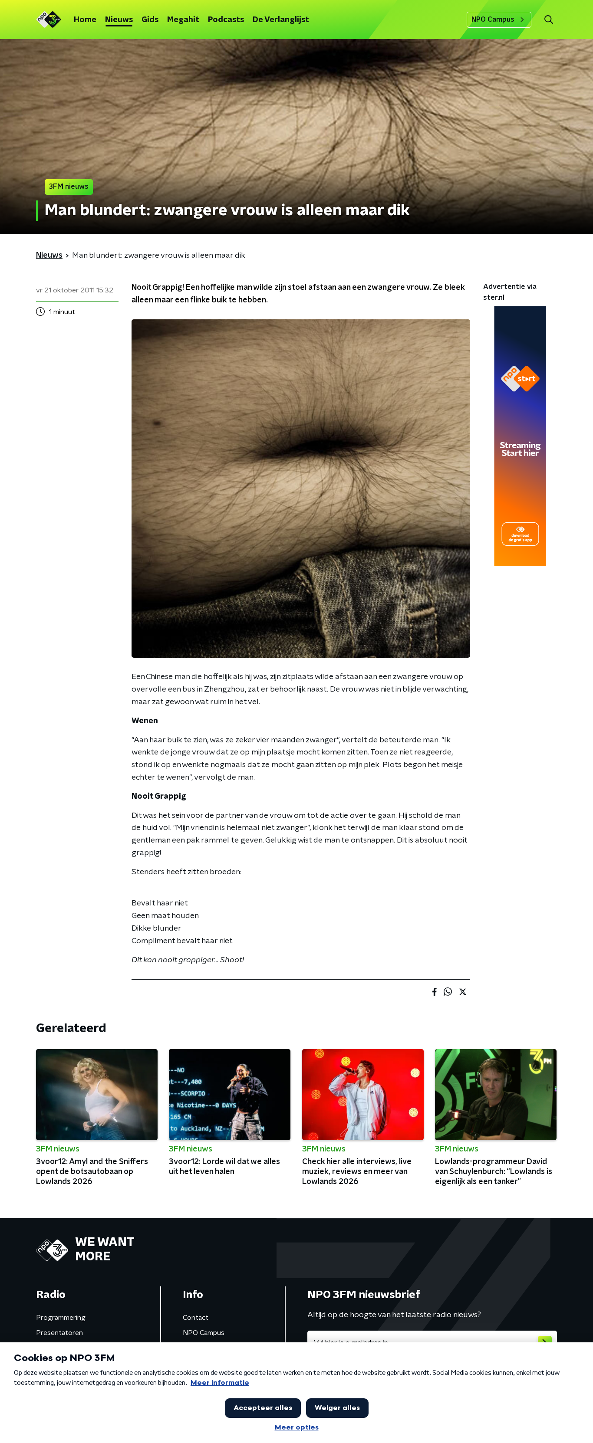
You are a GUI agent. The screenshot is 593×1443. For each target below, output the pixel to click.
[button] (548, 20)
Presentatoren (59, 1332)
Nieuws (119, 20)
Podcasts (226, 20)
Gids (150, 20)
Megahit (183, 20)
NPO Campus (492, 19)
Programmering (61, 1317)
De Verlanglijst (281, 20)
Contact (195, 1317)
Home (85, 20)
